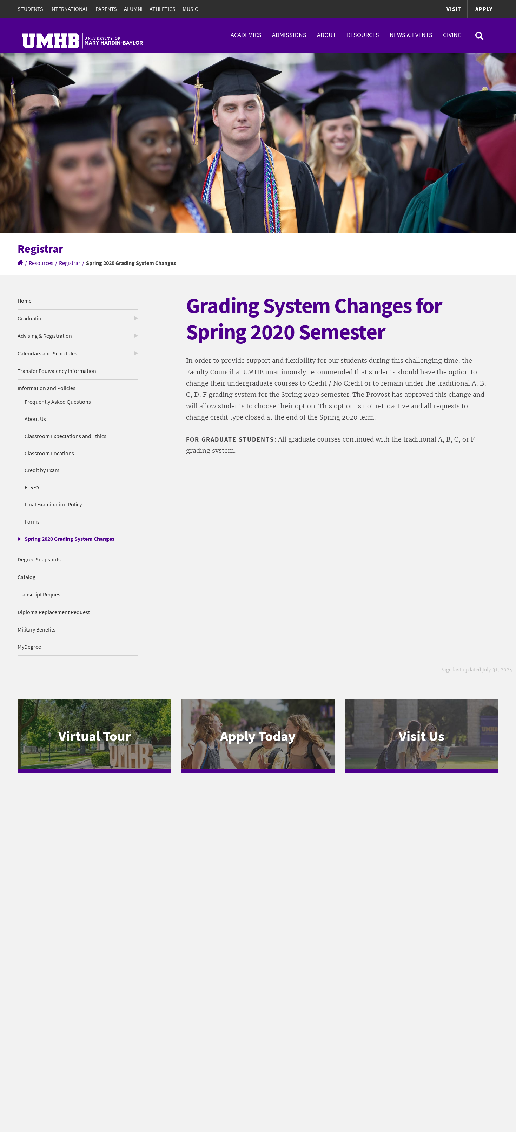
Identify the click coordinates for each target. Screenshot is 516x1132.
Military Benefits (36, 629)
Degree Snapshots (39, 559)
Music (190, 8)
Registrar (69, 262)
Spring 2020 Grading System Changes (69, 538)
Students (30, 8)
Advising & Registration (45, 335)
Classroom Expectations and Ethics (65, 435)
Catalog (26, 576)
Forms (32, 521)
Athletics (163, 8)
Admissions (289, 35)
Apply (483, 8)
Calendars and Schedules (47, 353)
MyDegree (29, 646)
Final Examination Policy (53, 504)
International (69, 8)
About (326, 35)
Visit (453, 8)
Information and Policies (46, 387)
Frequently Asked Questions (58, 401)
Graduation (31, 318)
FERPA (32, 487)
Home (25, 300)
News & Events (411, 35)
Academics (246, 35)
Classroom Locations (49, 453)
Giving (452, 35)
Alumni (133, 8)
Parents (106, 8)
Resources (363, 35)
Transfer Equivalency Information (57, 370)
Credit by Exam (42, 469)
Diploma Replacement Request (54, 611)
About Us (35, 418)
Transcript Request (40, 594)
